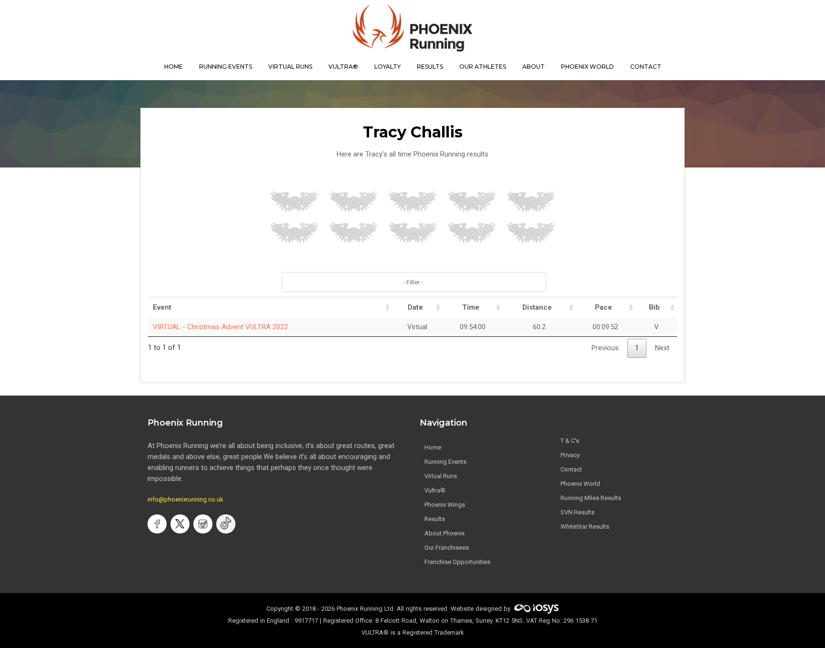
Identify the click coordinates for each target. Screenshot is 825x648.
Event (162, 307)
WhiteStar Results (585, 526)
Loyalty (387, 66)
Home (432, 447)
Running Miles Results (591, 498)
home (173, 66)
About (533, 66)
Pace (603, 307)
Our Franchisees (446, 547)
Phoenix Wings (444, 504)
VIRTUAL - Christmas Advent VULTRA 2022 (220, 327)
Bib (654, 307)
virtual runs (290, 66)
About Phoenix (444, 533)
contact (645, 66)
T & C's (570, 440)
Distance (537, 307)
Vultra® (343, 66)
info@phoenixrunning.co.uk (185, 499)
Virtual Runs (440, 476)
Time (470, 307)
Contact (571, 469)
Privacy (570, 455)
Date (415, 307)
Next (662, 348)
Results (434, 519)
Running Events (225, 66)
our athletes (482, 66)
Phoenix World (587, 66)
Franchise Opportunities (457, 561)
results (430, 66)
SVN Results (577, 512)
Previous (605, 348)
